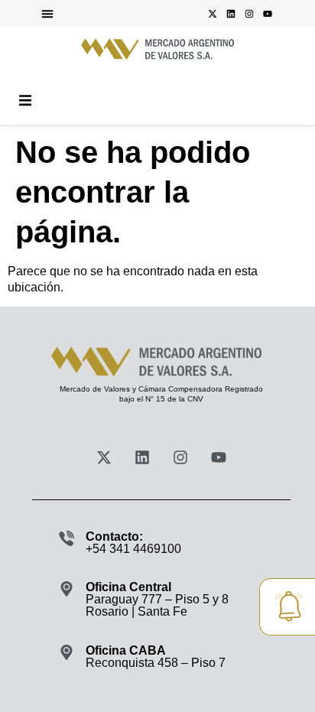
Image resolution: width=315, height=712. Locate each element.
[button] (47, 14)
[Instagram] (249, 14)
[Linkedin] (231, 14)
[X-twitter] (212, 14)
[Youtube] (267, 14)
